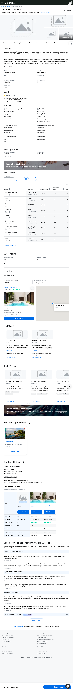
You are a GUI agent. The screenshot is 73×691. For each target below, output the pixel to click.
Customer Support (7, 651)
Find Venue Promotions (8, 637)
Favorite (69, 10)
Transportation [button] (15, 391)
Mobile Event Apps (41, 637)
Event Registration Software (44, 635)
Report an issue (18, 626)
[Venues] (70, 3)
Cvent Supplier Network (8, 633)
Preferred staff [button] (9, 394)
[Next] (71, 43)
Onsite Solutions (6, 641)
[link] (15, 374)
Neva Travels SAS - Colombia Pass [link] (16, 381)
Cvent (2, 6)
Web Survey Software (42, 641)
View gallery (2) (66, 37)
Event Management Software (44, 633)
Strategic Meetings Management (45, 639)
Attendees (7, 176)
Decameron (9, 441)
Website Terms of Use (42, 651)
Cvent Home (5, 646)
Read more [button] (9, 350)
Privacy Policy (40, 646)
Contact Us (5, 649)
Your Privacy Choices (7, 653)
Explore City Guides (7, 639)
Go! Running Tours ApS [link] (39, 381)
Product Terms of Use (42, 649)
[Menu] (2, 2)
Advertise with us (41, 653)
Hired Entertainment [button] (42, 393)
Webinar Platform (41, 643)
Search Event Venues (7, 635)
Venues (8, 6)
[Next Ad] (32, 288)
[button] (22, 27)
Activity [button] (8, 391)
